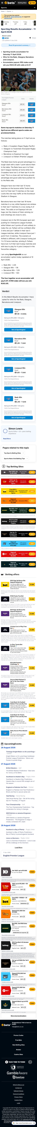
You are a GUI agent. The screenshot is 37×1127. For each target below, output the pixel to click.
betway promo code (7, 951)
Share (34, 38)
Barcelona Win (6, 109)
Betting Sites (22, 3)
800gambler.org (8, 1121)
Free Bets (18, 1040)
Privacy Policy (18, 1097)
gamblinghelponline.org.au (25, 1121)
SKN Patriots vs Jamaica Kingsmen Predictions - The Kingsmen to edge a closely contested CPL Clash (19, 820)
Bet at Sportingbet (18, 330)
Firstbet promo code (7, 982)
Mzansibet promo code (8, 935)
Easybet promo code (7, 906)
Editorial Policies (18, 1091)
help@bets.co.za (17, 1027)
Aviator (18, 1049)
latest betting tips (16, 16)
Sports (4, 8)
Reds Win (5, 120)
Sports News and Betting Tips (14, 458)
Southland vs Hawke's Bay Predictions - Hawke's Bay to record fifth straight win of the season (20, 781)
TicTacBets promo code (8, 892)
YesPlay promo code (7, 919)
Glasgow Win (6, 104)
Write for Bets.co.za (18, 1085)
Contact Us (18, 1088)
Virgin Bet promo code (8, 996)
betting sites (8, 18)
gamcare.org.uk (27, 1119)
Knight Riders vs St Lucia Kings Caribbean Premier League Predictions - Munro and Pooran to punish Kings (20, 758)
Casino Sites (18, 1054)
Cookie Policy (18, 1100)
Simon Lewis (6, 36)
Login (18, 1103)
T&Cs (16, 880)
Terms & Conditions (18, 1094)
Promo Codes (18, 1035)
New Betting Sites (18, 1045)
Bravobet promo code (8, 1010)
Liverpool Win (6, 115)
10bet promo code (7, 877)
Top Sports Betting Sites (12, 453)
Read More (7, 438)
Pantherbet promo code (8, 969)
